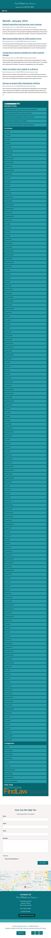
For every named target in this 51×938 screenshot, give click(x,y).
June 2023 (8, 274)
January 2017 (8, 555)
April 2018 (7, 497)
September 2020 (9, 401)
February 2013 (8, 736)
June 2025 (8, 181)
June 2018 (8, 489)
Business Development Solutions (32, 928)
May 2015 (7, 632)
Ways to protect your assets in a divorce (20, 69)
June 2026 (8, 135)
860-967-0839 (29, 7)
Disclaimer (5, 855)
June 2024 (8, 228)
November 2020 (9, 393)
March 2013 (8, 732)
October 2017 (8, 520)
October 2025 (8, 166)
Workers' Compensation (11, 781)
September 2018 (9, 478)
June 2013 (8, 720)
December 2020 (9, 389)
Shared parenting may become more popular (22, 24)
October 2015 (8, 612)
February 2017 (8, 551)
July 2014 (7, 670)
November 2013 (9, 701)
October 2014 (8, 659)
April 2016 (7, 589)
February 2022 (8, 335)
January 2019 (8, 462)
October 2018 (8, 474)
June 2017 (8, 535)
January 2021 (8, 385)
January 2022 (8, 339)
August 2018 (8, 482)
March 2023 (8, 285)
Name (4, 816)
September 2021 (9, 355)
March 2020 (8, 424)
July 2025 (7, 177)
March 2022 (8, 331)
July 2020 (7, 408)
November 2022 (9, 301)
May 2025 (7, 185)
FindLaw (44, 928)
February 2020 (8, 428)
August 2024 (8, 220)
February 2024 (8, 243)
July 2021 (7, 362)
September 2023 (9, 262)
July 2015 (7, 624)
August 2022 (8, 312)
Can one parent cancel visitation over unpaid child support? (19, 124)
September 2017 (9, 524)
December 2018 (9, 466)
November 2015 (9, 609)
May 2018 (7, 493)
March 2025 (8, 193)
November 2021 (9, 347)
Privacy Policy (19, 928)
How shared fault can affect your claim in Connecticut (18, 113)
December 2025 (9, 158)
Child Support (27, 41)
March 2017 (8, 547)
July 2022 (7, 316)
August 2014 (8, 666)
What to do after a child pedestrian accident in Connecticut (19, 117)
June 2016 (8, 582)
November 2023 (9, 255)
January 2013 (8, 739)
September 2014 (9, 662)
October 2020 (8, 397)
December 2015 (9, 605)
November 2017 (9, 516)
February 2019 (8, 458)
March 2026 (8, 147)
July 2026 (7, 131)
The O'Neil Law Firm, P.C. (10, 27)
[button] (4, 11)
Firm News (33, 27)
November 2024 (9, 208)
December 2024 (9, 204)
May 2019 (7, 447)
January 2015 (8, 647)
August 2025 (8, 174)
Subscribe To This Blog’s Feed (12, 787)
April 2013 (7, 728)
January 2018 (8, 508)
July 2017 (7, 532)
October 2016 (8, 566)
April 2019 (7, 451)
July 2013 (7, 716)
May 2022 (7, 324)
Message (5, 838)
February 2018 (8, 505)
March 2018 (8, 501)
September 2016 (9, 570)
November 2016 (9, 562)
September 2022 (9, 308)
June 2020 (8, 412)
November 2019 (9, 432)
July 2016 (7, 578)
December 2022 (9, 297)
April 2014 (7, 682)
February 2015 (8, 643)
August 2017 (8, 528)
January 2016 (8, 601)
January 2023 (8, 293)
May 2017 (7, 539)
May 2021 (7, 370)
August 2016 (8, 574)
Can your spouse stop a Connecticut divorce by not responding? (21, 109)
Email (4, 823)
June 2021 (8, 366)
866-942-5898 (27, 905)
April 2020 (7, 420)
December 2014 (9, 651)
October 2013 (8, 705)
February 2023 (8, 289)
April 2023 (7, 281)
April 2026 (7, 143)
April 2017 (7, 543)
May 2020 (7, 416)
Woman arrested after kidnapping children (21, 83)
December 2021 (9, 343)
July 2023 (7, 270)
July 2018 (7, 485)
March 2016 (8, 593)
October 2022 (8, 305)
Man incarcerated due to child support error (22, 38)
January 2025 (8, 201)
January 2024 (8, 247)
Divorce (7, 762)
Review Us (21, 933)
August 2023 (8, 266)
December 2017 (9, 512)
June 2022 (8, 320)
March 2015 (8, 639)
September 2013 (9, 709)
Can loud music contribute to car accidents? (16, 121)
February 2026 (8, 151)
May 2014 (7, 678)
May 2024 (7, 231)
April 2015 (7, 636)
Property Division (34, 72)
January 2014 (8, 693)
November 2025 (9, 162)
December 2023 (9, 251)
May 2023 (7, 278)
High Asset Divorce (10, 769)
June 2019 (8, 443)
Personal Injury (9, 773)
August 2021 (8, 358)
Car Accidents (8, 750)
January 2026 (8, 154)
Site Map (13, 928)
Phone (4, 831)
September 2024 (9, 216)
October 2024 (8, 212)
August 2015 (8, 620)
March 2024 (8, 239)
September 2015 (9, 616)
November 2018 (9, 470)
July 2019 (7, 439)
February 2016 (8, 597)
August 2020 (8, 405)
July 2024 (7, 224)
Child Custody (27, 27)
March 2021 (8, 378)
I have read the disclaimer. (12, 859)
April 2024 (7, 235)
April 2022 (7, 328)
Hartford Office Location (26, 915)
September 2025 (9, 170)
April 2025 (7, 189)
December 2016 (9, 559)
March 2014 (8, 686)
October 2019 (8, 435)
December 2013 (9, 697)
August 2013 (8, 712)
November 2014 (9, 655)
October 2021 (8, 351)
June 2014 (8, 674)
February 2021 (8, 382)
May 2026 (7, 139)
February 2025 (8, 197)
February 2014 (8, 689)
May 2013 (7, 724)
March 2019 (8, 455)
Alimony (7, 746)
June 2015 (8, 628)
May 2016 (7, 586)
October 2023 (8, 258)
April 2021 (7, 374)
